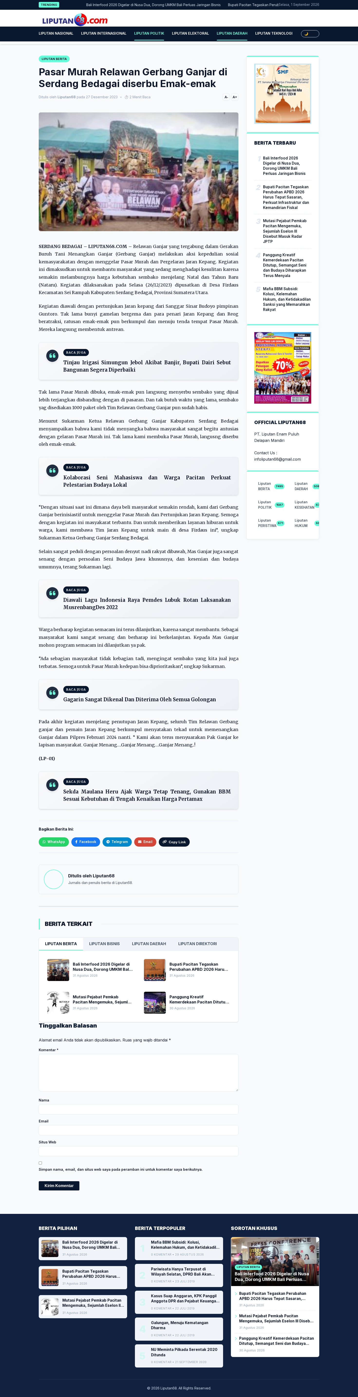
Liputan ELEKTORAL (190, 33)
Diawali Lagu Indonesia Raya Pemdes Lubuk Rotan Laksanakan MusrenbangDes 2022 (147, 603)
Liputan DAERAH (232, 33)
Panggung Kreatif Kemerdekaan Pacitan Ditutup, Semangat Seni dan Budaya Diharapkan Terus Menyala (284, 265)
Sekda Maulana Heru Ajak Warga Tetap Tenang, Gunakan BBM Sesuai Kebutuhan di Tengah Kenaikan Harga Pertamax (147, 795)
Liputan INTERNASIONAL (103, 33)
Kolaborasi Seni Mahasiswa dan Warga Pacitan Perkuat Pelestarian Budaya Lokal (147, 481)
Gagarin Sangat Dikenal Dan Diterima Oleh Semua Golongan (139, 699)
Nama (44, 1100)
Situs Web (47, 1142)
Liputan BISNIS (104, 943)
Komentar (48, 1050)
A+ (235, 97)
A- (226, 97)
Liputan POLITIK (149, 33)
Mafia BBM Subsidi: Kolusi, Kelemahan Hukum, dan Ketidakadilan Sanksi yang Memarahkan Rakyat (287, 299)
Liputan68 (103, 875)
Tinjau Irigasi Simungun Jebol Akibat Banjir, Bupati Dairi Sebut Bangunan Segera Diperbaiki (147, 366)
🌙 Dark (310, 34)
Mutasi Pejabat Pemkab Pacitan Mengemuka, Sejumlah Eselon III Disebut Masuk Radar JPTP (285, 231)
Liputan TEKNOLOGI (273, 33)
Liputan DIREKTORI (197, 943)
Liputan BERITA (61, 943)
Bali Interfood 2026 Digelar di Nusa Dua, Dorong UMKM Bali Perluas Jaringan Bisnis (132, 5)
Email (43, 1121)
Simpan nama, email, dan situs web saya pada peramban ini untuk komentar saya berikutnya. (121, 1169)
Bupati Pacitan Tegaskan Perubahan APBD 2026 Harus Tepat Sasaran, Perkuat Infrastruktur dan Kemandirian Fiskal (286, 197)
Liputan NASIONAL (56, 33)
